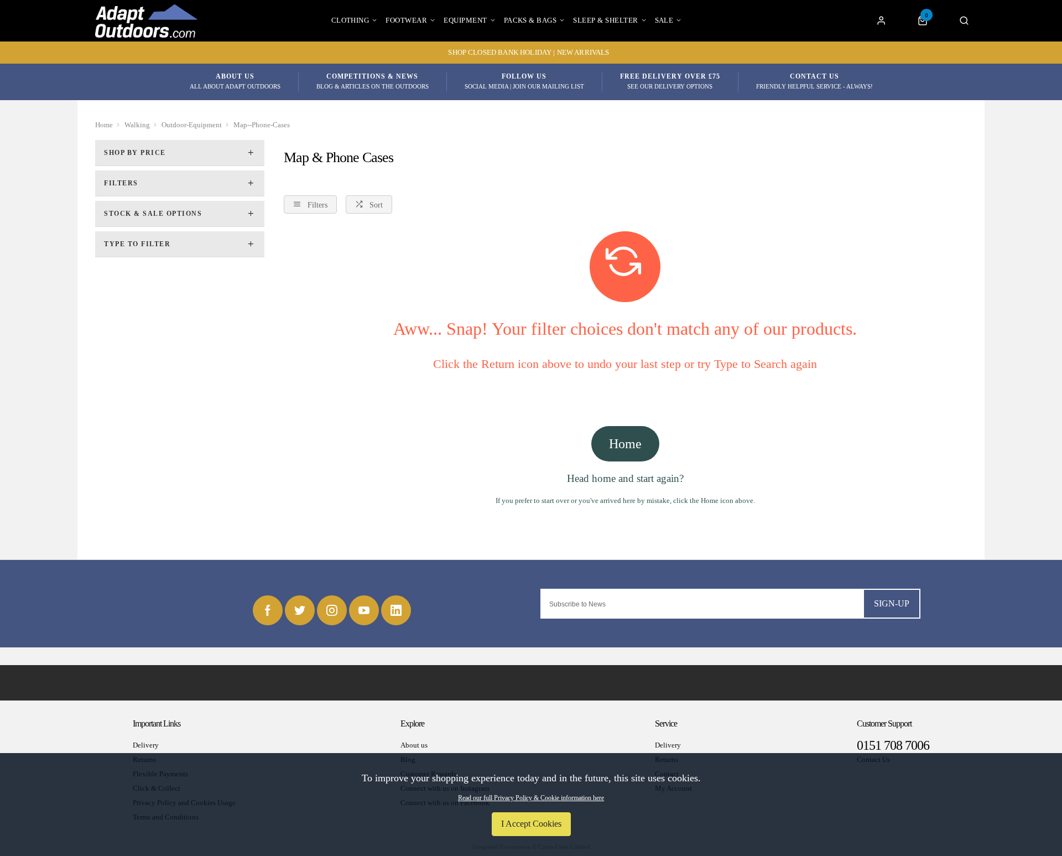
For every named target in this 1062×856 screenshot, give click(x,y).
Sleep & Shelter (605, 20)
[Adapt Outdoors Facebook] (268, 610)
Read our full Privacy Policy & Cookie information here (531, 798)
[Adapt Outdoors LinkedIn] (396, 610)
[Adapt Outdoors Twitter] (300, 610)
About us (414, 745)
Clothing (350, 20)
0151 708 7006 (893, 745)
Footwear (406, 20)
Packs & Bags (530, 20)
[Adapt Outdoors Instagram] (332, 610)
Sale (664, 20)
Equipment (465, 20)
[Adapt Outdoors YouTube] (364, 610)
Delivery (146, 745)
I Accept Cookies (531, 823)
